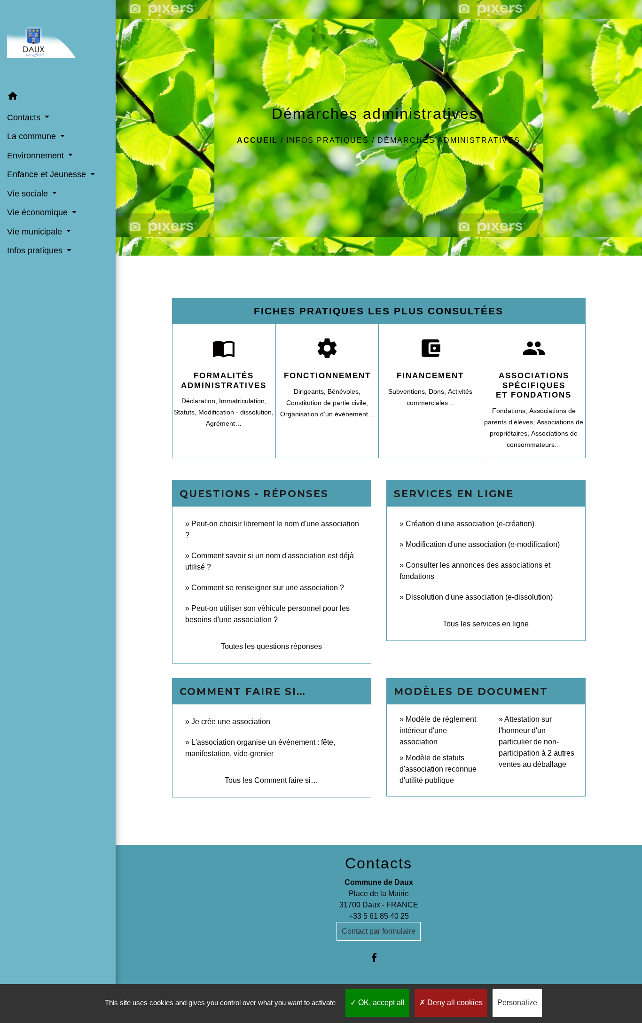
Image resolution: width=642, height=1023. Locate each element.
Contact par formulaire (378, 931)
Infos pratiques (327, 140)
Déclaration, (200, 401)
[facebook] (378, 957)
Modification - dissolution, (236, 412)
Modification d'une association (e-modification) (483, 544)
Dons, (438, 391)
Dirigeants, (311, 391)
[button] (58, 97)
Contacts (378, 863)
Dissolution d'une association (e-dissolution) (479, 597)
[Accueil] (58, 43)
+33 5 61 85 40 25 (379, 916)
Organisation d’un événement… (327, 414)
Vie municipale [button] (35, 231)
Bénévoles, (344, 391)
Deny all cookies (454, 1003)
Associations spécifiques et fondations (534, 385)
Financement (430, 375)
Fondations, (510, 410)
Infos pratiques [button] (36, 250)
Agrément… (224, 423)
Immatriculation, (242, 401)
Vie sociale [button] (28, 193)
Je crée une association (230, 722)
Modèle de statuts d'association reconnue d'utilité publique (438, 769)
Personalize (517, 1003)
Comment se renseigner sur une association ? (267, 588)
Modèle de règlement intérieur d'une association (437, 730)
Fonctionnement (327, 375)
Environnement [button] (36, 155)
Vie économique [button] (38, 212)
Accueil (257, 140)
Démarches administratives (448, 140)
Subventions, (408, 391)
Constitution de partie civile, (327, 402)
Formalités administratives (223, 380)
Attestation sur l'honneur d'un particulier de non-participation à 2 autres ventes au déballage (536, 741)
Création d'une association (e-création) (470, 524)
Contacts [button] (25, 117)
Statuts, (186, 412)
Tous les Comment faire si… (271, 780)
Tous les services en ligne (486, 624)
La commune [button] (32, 136)
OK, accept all (380, 1003)
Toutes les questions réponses (271, 646)
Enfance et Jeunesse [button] (47, 174)
